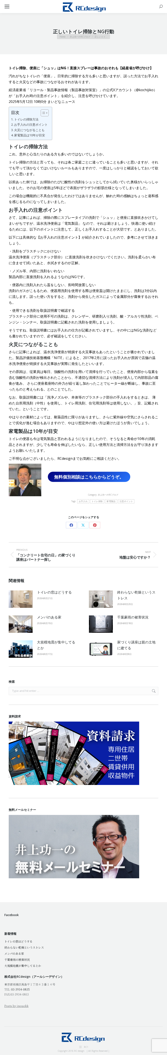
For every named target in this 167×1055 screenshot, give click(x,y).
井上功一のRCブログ (108, 494)
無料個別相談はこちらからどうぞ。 (89, 477)
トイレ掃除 (97, 501)
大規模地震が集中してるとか (56, 645)
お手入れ (83, 501)
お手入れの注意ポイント (31, 124)
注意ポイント (126, 501)
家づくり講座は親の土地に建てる (136, 645)
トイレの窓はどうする (54, 592)
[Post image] (21, 599)
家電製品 (111, 501)
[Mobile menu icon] (7, 6)
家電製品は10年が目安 (29, 135)
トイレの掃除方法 (26, 119)
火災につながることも (29, 130)
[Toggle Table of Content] (42, 113)
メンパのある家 (49, 617)
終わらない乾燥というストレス (136, 595)
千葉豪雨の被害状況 (133, 617)
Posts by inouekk (16, 1006)
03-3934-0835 (20, 989)
